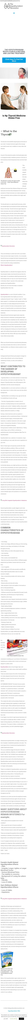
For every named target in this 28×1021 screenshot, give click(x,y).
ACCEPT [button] (21, 1018)
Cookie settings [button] (13, 1018)
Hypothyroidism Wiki (14, 1011)
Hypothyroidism (4, 294)
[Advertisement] (14, 31)
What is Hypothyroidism (6, 265)
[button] (14, 13)
